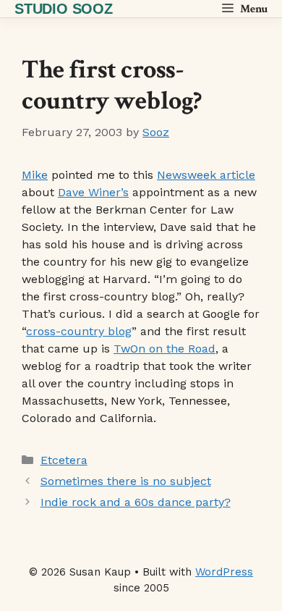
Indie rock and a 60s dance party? (135, 502)
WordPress (224, 571)
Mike (35, 175)
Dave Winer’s (93, 192)
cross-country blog (79, 331)
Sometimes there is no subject (125, 481)
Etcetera (63, 460)
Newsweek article (206, 175)
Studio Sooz (63, 9)
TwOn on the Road (164, 348)
